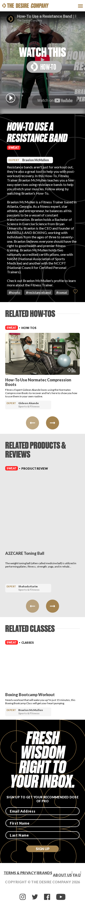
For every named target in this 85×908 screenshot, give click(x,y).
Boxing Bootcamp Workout (30, 694)
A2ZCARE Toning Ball (24, 553)
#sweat (61, 292)
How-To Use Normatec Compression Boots (38, 382)
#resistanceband (38, 292)
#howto (14, 292)
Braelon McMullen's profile (43, 280)
